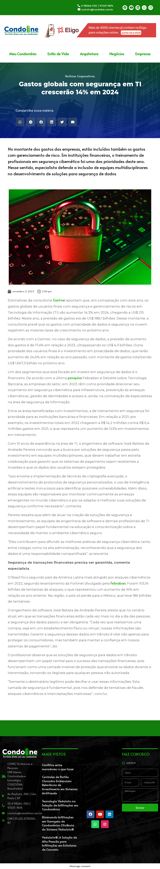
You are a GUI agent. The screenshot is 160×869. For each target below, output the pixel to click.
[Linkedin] (137, 7)
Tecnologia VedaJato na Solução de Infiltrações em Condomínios (60, 805)
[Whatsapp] (144, 7)
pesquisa (75, 377)
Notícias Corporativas (80, 76)
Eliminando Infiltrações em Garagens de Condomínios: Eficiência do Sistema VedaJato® (58, 823)
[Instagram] (150, 7)
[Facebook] (125, 7)
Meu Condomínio (22, 53)
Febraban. (118, 583)
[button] (20, 122)
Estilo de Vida (58, 53)
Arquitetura (89, 53)
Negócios (116, 53)
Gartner (59, 300)
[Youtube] (131, 7)
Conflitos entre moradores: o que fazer (58, 767)
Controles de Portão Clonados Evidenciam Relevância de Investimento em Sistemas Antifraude (60, 785)
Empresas (143, 53)
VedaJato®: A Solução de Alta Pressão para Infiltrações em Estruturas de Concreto (59, 843)
